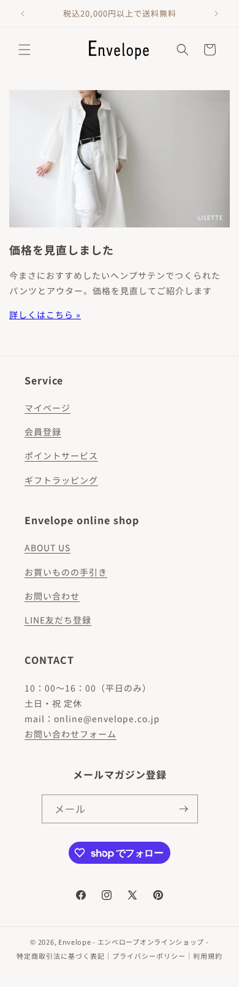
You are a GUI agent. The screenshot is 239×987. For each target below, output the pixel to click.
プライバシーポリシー (149, 956)
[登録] (183, 809)
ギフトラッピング (61, 480)
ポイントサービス (61, 455)
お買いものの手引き (66, 572)
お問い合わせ (52, 596)
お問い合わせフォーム (70, 734)
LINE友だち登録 (58, 620)
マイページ (47, 408)
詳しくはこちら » (45, 314)
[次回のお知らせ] (216, 13)
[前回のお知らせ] (22, 13)
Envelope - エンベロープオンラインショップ (131, 942)
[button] (24, 49)
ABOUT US (47, 547)
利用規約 (207, 956)
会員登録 (43, 431)
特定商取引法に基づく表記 (61, 956)
